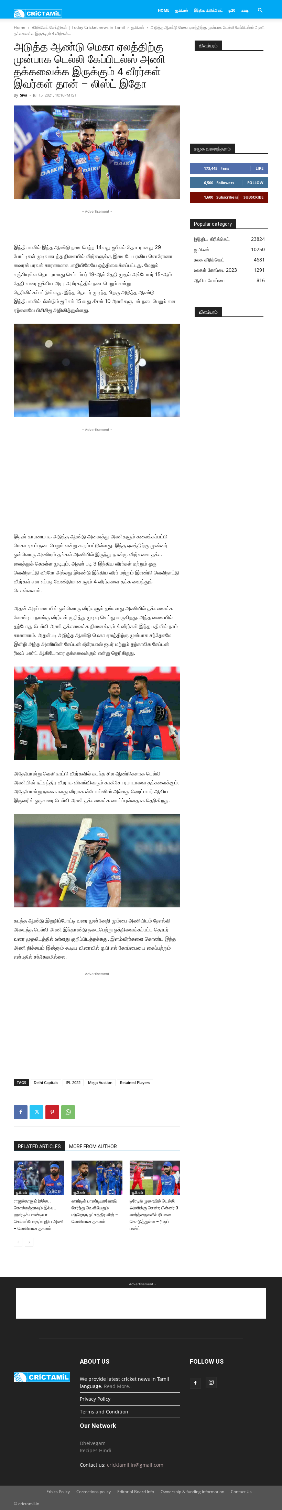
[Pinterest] (52, 1112)
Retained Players (135, 1082)
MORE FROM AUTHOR (93, 1146)
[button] (260, 10)
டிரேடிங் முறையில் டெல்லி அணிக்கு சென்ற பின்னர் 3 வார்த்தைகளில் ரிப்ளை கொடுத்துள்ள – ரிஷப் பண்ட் (154, 1214)
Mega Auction (100, 1082)
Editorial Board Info (135, 1492)
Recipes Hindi (95, 1450)
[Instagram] (211, 1382)
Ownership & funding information (192, 1492)
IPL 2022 (73, 1082)
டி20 (232, 10)
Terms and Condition (104, 1411)
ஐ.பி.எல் (181, 10)
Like (259, 168)
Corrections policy (93, 1492)
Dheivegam (93, 1443)
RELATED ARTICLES (39, 1146)
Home (163, 10)
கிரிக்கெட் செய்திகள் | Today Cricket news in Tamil (78, 27)
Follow (255, 182)
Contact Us (241, 1492)
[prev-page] (18, 1242)
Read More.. (118, 1386)
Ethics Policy (58, 1492)
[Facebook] (21, 1112)
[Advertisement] (97, 225)
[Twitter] (36, 1112)
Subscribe (253, 197)
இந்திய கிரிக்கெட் (208, 10)
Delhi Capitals (46, 1082)
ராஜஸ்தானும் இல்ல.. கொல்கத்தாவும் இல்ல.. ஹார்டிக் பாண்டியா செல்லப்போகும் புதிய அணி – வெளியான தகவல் (38, 1214)
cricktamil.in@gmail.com (135, 1465)
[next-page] (29, 1242)
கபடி (245, 10)
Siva (24, 95)
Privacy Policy (95, 1399)
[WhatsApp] (68, 1112)
